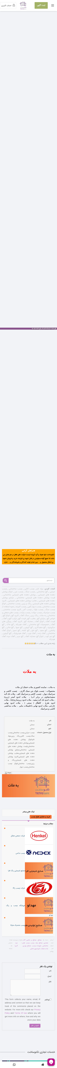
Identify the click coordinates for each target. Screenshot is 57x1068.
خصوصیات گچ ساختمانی (38, 624)
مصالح (40, 940)
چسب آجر (26, 609)
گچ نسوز (16, 630)
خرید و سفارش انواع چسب (40, 816)
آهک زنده (41, 633)
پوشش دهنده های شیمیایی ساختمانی (19, 594)
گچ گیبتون (6, 633)
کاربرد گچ (15, 615)
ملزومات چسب (36, 946)
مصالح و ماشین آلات (29, 940)
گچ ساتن (10, 627)
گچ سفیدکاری (40, 627)
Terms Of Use (20, 1013)
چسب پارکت (24, 612)
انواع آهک (39, 621)
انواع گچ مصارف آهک (34, 636)
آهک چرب (31, 633)
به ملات (42, 615)
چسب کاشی (28, 589)
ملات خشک (44, 949)
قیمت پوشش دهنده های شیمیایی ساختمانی (35, 597)
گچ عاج (34, 630)
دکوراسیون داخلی (35, 949)
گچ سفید (43, 630)
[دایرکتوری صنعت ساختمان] (23, 6)
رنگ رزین (34, 615)
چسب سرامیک (49, 612)
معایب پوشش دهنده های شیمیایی (22, 600)
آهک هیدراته (20, 624)
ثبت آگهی (41, 5)
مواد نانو (39, 589)
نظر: (49, 981)
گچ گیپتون (28, 627)
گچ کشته (25, 630)
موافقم (47, 999)
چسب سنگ (29, 591)
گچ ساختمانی (42, 591)
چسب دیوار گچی (34, 606)
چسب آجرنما (20, 606)
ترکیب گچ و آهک (9, 618)
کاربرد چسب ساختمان (11, 609)
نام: (50, 970)
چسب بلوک (38, 609)
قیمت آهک (50, 621)
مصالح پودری (27, 946)
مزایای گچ (40, 618)
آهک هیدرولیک (19, 633)
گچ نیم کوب (50, 636)
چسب (32, 943)
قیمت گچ (22, 618)
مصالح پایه (39, 943)
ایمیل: (49, 976)
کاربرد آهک (17, 621)
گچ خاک (10, 624)
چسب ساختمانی (15, 589)
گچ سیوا (18, 627)
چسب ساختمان (13, 603)
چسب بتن (18, 591)
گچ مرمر (19, 636)
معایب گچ (31, 618)
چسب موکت (36, 612)
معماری (46, 943)
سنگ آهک (24, 615)
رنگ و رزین (26, 603)
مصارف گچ (28, 621)
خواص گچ (50, 618)
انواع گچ (6, 615)
